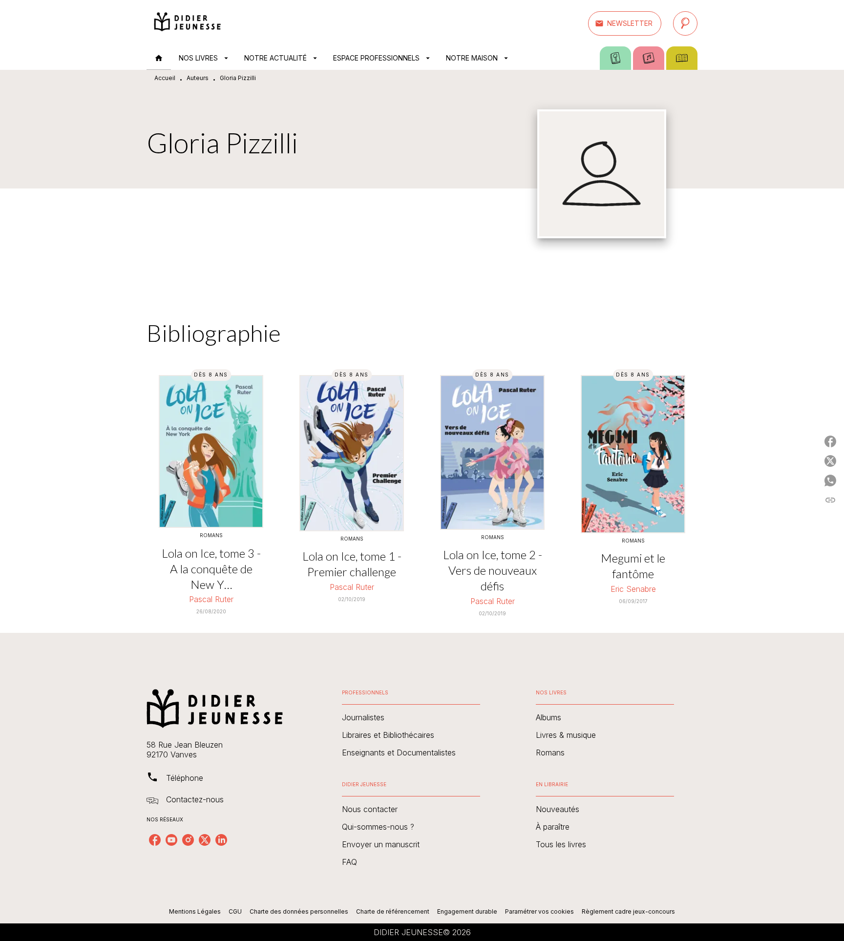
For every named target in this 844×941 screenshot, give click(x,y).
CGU (235, 911)
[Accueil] (188, 23)
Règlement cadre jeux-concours (628, 911)
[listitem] (155, 840)
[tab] (159, 58)
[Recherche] (685, 23)
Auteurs (198, 78)
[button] (624, 23)
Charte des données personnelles (299, 911)
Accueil (164, 78)
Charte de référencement (392, 911)
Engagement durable (467, 911)
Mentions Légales (195, 911)
